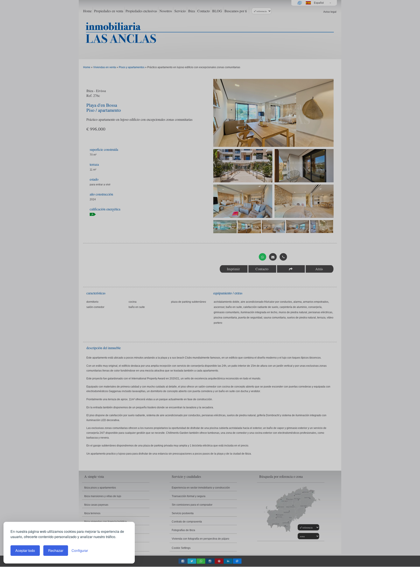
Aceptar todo (25, 550)
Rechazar (55, 550)
